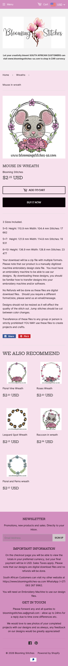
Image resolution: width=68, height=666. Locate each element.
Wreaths (20, 74)
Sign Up (59, 537)
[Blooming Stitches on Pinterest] (36, 643)
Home (6, 74)
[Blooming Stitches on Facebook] (30, 643)
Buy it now (34, 202)
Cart (45, 4)
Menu (10, 4)
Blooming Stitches (24, 653)
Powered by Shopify (49, 653)
